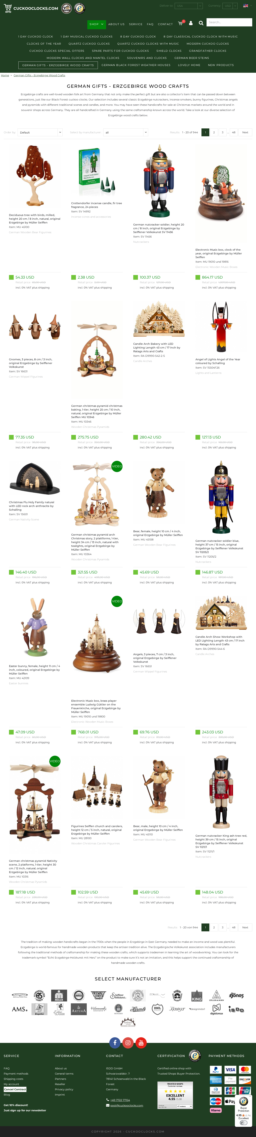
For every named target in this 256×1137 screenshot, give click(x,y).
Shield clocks (169, 50)
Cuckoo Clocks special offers (56, 50)
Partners (60, 1079)
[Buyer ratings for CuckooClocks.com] (175, 1097)
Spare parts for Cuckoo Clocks (120, 50)
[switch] (243, 1123)
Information (68, 1056)
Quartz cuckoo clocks (89, 43)
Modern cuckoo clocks (208, 43)
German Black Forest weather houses (136, 65)
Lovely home (189, 65)
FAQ (150, 24)
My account (11, 1084)
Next (245, 132)
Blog (7, 1094)
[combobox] (189, 6)
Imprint (60, 1094)
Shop (94, 24)
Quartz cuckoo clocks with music (148, 43)
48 (233, 132)
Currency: (214, 5)
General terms (64, 1073)
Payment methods (16, 1073)
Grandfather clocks (207, 50)
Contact (165, 24)
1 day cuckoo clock (35, 36)
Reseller (60, 1084)
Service (135, 24)
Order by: (10, 132)
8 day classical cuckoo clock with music (201, 36)
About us (116, 24)
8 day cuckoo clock (138, 36)
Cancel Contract (15, 1089)
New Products (221, 65)
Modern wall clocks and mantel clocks (83, 58)
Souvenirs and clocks (147, 58)
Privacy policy (64, 1089)
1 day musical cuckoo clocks (87, 36)
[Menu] (250, 1097)
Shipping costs (13, 1079)
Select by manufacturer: (85, 132)
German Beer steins (191, 58)
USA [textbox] (180, 5)
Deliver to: (166, 5)
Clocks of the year (44, 43)
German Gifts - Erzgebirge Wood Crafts (58, 65)
